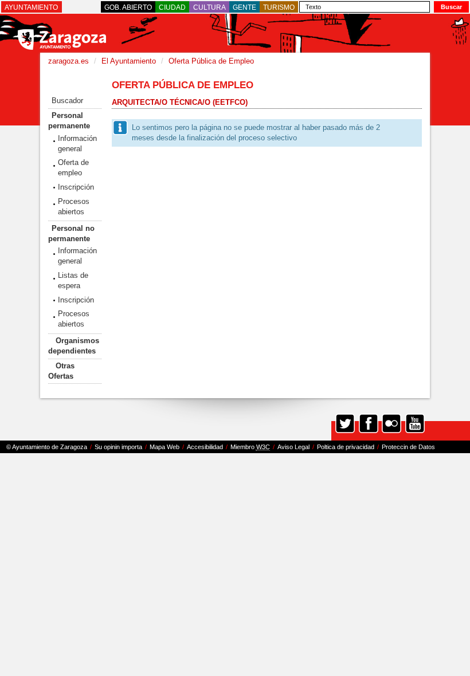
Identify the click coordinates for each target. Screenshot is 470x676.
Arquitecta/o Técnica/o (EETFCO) (180, 102)
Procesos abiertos (73, 206)
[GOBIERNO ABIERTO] (128, 7)
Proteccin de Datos (408, 446)
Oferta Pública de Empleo (211, 61)
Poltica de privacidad (345, 446)
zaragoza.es (68, 61)
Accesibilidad (205, 446)
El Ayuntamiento (128, 61)
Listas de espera (73, 280)
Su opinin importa (118, 446)
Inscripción (76, 187)
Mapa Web (164, 446)
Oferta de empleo (73, 167)
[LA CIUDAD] (172, 7)
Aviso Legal (293, 446)
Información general (77, 143)
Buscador (67, 100)
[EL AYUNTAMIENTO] (31, 7)
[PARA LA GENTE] (244, 7)
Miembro (250, 446)
